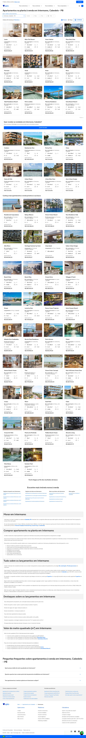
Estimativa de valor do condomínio (69, 720)
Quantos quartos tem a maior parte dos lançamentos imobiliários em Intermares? (27, 674)
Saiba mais (17, 2)
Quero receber (43, 127)
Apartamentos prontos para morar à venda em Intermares (34, 498)
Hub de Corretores (42, 714)
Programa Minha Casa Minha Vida (72, 693)
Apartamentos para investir (8, 695)
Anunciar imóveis (21, 712)
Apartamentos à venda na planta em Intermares (34, 501)
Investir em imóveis (27, 696)
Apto (18, 704)
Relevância (16, 20)
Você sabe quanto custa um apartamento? (73, 695)
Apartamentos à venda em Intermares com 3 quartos (12, 501)
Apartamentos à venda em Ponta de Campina (56, 494)
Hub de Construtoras (43, 710)
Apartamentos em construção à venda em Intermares (36, 495)
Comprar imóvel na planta (29, 693)
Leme (42, 647)
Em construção (62, 566)
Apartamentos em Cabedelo (28, 704)
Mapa (71, 20)
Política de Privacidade (8, 730)
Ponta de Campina (19, 525)
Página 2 (81, 117)
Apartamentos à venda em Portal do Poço (57, 496)
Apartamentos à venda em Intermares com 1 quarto (12, 494)
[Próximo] (40, 423)
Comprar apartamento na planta (30, 691)
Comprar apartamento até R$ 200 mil (51, 693)
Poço (37, 525)
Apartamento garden (7, 693)
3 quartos (77, 576)
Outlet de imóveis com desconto (71, 691)
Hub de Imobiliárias (42, 712)
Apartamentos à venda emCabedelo (74, 494)
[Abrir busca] (82, 6)
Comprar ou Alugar (66, 714)
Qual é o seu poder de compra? (69, 710)
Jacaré (33, 525)
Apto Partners (20, 716)
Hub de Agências (42, 716)
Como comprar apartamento (8, 698)
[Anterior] (25, 423)
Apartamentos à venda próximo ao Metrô (11, 691)
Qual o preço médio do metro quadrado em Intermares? (20, 668)
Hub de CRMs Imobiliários (44, 718)
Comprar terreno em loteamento (30, 695)
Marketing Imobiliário (42, 720)
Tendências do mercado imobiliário (31, 698)
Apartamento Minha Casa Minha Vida (51, 691)
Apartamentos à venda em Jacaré (56, 499)
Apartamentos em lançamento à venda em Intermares (36, 493)
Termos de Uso (26, 730)
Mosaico (65, 20)
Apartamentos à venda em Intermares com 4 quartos (12, 504)
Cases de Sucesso (21, 714)
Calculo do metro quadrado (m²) (69, 722)
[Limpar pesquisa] (24, 15)
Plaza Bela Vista (41, 637)
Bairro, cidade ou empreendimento (10, 13)
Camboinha (42, 525)
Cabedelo (64, 572)
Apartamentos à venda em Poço (55, 501)
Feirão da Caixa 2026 (48, 696)
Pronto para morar (71, 566)
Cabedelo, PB (28, 519)
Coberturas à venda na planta (9, 696)
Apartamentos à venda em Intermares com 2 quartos (12, 497)
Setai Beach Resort (42, 639)
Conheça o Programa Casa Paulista (51, 695)
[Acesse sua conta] (79, 6)
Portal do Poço (28, 525)
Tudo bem (80, 1)
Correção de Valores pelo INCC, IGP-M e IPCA (72, 718)
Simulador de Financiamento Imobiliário (70, 716)
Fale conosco (20, 718)
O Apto (19, 710)
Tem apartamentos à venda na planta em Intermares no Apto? (22, 680)
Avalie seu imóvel (66, 712)
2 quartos (49, 576)
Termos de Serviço (18, 730)
